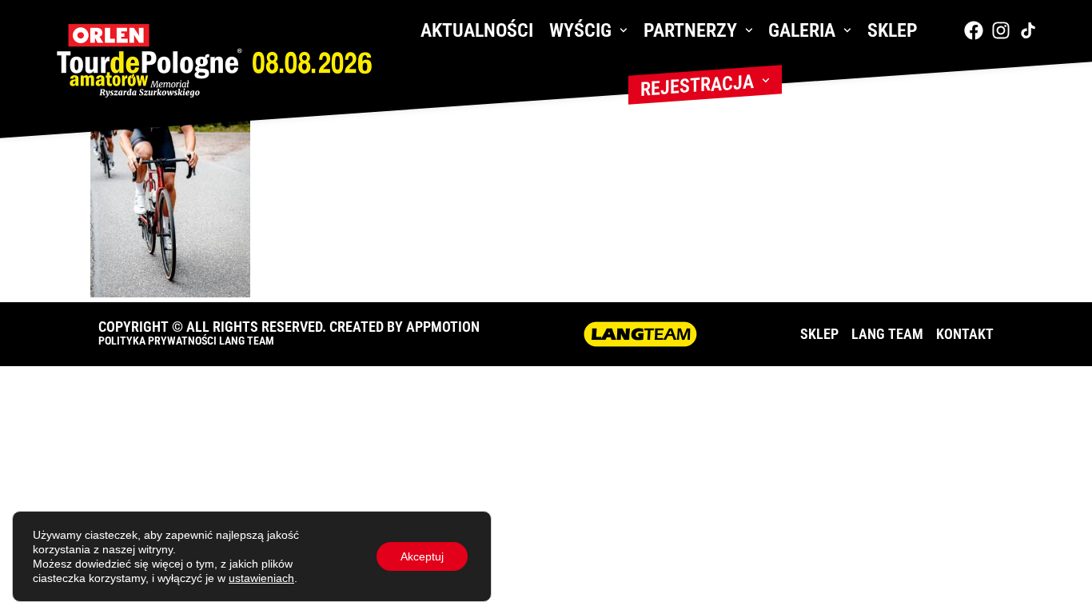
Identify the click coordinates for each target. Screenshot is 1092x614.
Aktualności (476, 30)
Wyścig (580, 30)
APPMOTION (443, 326)
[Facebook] (973, 30)
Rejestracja (697, 85)
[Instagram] (1000, 30)
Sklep (892, 30)
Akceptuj (422, 556)
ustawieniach (261, 578)
